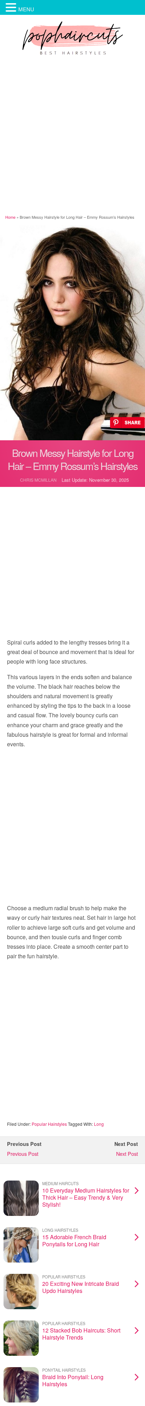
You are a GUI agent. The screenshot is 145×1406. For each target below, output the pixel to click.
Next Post (127, 1153)
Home (10, 217)
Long (99, 1124)
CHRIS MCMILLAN (38, 480)
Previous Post (22, 1153)
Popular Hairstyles (49, 1124)
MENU (26, 9)
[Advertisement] (72, 136)
